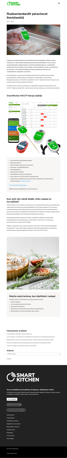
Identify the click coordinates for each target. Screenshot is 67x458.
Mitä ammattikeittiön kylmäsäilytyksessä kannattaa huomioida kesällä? (29, 343)
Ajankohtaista (10, 415)
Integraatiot (10, 433)
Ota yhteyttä (10, 438)
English (9, 359)
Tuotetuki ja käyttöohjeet (16, 410)
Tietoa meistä (11, 435)
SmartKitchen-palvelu (13, 421)
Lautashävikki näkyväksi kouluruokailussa (19, 334)
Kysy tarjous (12, 399)
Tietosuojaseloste (12, 453)
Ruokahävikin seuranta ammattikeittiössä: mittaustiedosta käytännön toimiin (30, 340)
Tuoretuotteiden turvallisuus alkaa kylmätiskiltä (21, 346)
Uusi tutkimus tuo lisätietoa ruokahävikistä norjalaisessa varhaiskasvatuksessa (31, 337)
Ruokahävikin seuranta (13, 427)
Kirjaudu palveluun (13, 404)
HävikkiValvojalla (25, 181)
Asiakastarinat (10, 418)
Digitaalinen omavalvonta (13, 424)
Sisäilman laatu (11, 430)
